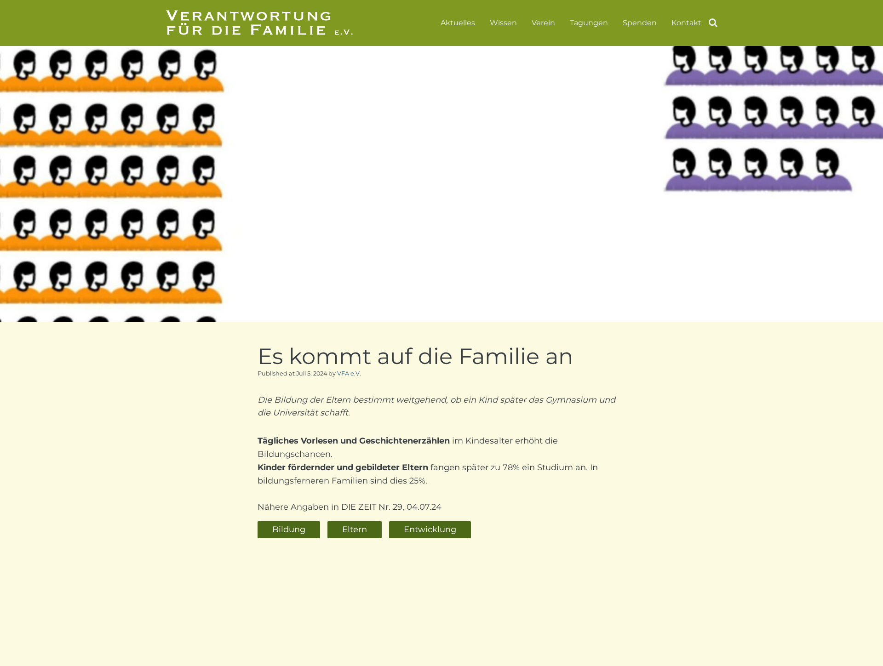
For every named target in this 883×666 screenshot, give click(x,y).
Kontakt (686, 23)
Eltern (354, 529)
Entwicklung (430, 529)
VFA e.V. (349, 373)
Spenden (640, 23)
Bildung (288, 529)
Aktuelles (458, 23)
